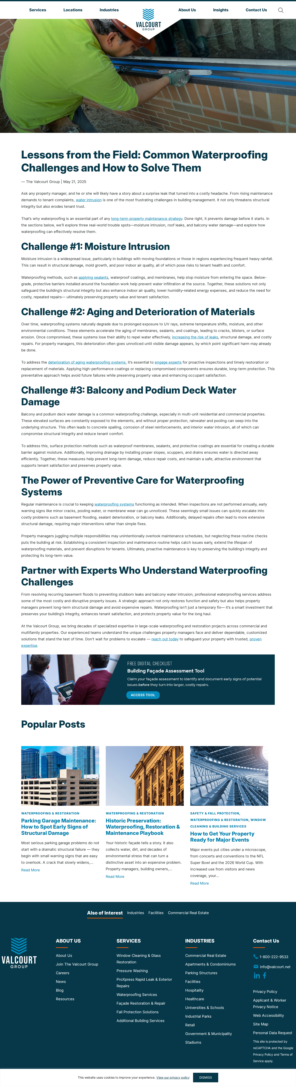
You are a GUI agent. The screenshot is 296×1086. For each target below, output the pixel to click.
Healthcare (194, 999)
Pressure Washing (132, 971)
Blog (59, 990)
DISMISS (205, 1077)
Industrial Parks (198, 1016)
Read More (30, 870)
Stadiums (193, 1042)
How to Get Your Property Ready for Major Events (222, 837)
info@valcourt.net (275, 966)
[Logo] (148, 19)
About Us (64, 955)
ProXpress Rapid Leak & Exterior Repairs (144, 982)
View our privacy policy (173, 1077)
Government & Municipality (208, 1034)
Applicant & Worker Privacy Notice (269, 1003)
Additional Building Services (140, 1020)
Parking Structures (201, 973)
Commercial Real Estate (188, 913)
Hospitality (194, 990)
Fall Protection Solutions (138, 1012)
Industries (135, 913)
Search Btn (280, 10)
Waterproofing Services (137, 994)
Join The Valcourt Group (77, 964)
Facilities (156, 913)
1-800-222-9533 (270, 956)
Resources (65, 999)
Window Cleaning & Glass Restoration (139, 958)
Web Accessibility (268, 1015)
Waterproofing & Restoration (50, 813)
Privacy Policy (265, 991)
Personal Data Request (272, 1033)
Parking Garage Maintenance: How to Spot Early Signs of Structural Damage (58, 826)
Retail (190, 1025)
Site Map (260, 1024)
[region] (148, 1077)
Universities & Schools (204, 1007)
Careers (62, 973)
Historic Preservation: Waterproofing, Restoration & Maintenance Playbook (143, 826)
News (61, 981)
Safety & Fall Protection (214, 813)
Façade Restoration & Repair (141, 1003)
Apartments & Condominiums (210, 964)
